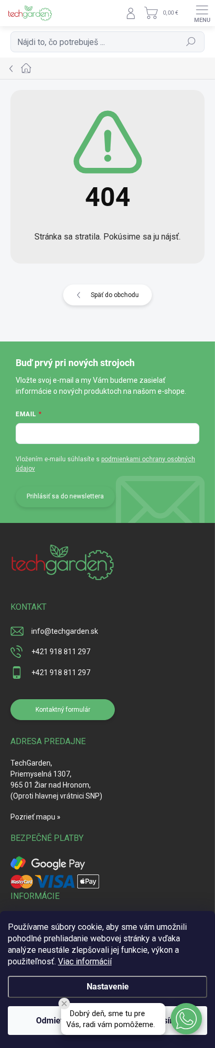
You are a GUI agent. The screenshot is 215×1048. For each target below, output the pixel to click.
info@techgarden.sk (64, 631)
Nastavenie (108, 987)
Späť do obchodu (115, 295)
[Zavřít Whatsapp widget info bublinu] (64, 1003)
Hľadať (191, 41)
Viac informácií (85, 961)
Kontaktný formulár (62, 709)
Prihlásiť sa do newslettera (65, 496)
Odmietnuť (56, 1021)
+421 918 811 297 (60, 651)
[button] (186, 1018)
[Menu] (202, 13)
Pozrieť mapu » (35, 817)
